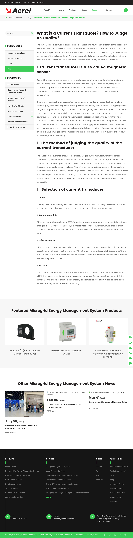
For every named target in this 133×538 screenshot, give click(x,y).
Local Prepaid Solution (55, 471)
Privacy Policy (92, 535)
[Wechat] (130, 358)
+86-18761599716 (14, 2)
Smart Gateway (14, 116)
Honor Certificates (117, 492)
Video (9, 63)
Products (72, 10)
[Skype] (130, 337)
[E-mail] (130, 347)
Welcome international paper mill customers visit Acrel (21, 427)
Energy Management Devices (16, 99)
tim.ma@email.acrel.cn (35, 2)
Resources (96, 10)
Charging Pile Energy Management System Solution (67, 492)
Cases (84, 10)
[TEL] (130, 352)
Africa (98, 475)
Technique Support (15, 58)
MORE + (49, 497)
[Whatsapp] (130, 342)
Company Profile (117, 484)
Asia (98, 471)
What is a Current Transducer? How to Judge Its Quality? (59, 17)
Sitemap (79, 535)
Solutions (60, 10)
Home (11, 17)
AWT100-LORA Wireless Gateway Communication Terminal (108, 354)
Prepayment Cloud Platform (57, 488)
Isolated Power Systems (17, 121)
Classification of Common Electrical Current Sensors (64, 406)
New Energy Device (15, 111)
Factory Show (115, 497)
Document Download (16, 53)
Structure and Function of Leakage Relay (108, 402)
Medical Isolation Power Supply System (62, 475)
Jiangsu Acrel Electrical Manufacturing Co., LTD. (35, 535)
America (99, 479)
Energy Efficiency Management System (62, 484)
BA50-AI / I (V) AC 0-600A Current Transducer (24, 352)
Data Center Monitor (15, 106)
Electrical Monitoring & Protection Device (16, 91)
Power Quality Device (16, 127)
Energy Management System (58, 466)
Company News (116, 488)
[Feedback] (130, 363)
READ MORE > (10, 432)
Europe (99, 466)
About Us (47, 10)
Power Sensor (13, 85)
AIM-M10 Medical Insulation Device (66, 352)
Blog (29, 17)
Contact (109, 10)
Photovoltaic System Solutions (58, 479)
